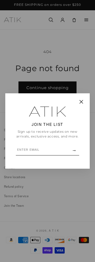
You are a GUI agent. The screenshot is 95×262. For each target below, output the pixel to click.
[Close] (81, 102)
